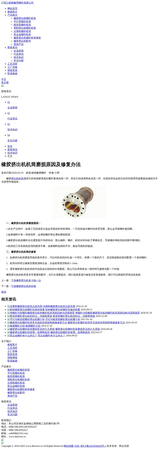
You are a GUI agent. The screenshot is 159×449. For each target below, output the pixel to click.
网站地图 (69, 446)
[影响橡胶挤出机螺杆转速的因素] (26, 309)
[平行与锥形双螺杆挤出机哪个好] (26, 319)
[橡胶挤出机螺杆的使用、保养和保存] (28, 332)
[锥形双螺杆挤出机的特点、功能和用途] (29, 316)
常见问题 (19, 60)
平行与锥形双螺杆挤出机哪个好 (62, 319)
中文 (3, 79)
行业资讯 (19, 54)
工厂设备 (12, 67)
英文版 (5, 82)
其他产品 (19, 44)
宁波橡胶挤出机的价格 (23, 286)
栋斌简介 (12, 11)
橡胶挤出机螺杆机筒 (25, 18)
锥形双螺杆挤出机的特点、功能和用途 (74, 316)
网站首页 (12, 8)
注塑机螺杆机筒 (22, 31)
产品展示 (12, 15)
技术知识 (19, 57)
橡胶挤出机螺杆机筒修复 (27, 37)
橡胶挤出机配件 (22, 41)
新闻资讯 (12, 47)
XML (77, 446)
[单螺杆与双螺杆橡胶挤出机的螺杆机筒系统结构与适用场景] (41, 312)
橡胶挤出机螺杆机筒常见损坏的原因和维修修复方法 (96, 322)
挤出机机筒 (17, 178)
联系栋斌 (12, 73)
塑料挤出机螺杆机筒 (25, 28)
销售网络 (12, 357)
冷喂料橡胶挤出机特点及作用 (59, 306)
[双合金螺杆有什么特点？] (22, 335)
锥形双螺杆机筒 (22, 24)
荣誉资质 (12, 70)
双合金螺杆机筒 (22, 34)
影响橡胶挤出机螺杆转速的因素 (62, 309)
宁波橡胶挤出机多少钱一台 (26, 280)
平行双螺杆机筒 (22, 21)
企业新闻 (19, 50)
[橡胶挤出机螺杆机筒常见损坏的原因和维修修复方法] (37, 322)
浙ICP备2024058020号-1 (93, 446)
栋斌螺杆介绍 (32, 325)
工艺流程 (12, 63)
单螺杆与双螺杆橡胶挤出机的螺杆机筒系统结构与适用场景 (107, 312)
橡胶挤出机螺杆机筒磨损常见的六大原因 (77, 329)
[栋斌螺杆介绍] (16, 325)
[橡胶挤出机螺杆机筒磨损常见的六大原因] (31, 329)
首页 (9, 146)
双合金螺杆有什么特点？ (51, 335)
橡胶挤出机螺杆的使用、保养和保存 (70, 332)
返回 (3, 292)
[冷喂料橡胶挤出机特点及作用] (24, 306)
